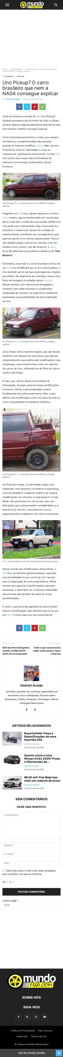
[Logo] (31, 987)
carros (39, 145)
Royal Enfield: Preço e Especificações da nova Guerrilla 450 (40, 736)
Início (4, 69)
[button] (7, 5)
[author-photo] (31, 681)
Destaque (20, 76)
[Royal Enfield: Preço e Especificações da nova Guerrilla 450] (12, 739)
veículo (48, 280)
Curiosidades (16, 69)
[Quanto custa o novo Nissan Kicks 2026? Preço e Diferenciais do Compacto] (12, 761)
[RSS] (27, 1016)
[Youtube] (44, 1016)
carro (18, 203)
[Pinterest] (35, 107)
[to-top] (59, 1051)
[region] (31, 40)
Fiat (38, 116)
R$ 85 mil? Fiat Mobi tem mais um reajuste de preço (42, 779)
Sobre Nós (22, 1036)
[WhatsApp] (42, 107)
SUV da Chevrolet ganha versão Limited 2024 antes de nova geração (15, 650)
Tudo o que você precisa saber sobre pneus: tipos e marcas (47, 650)
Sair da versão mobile (31, 1052)
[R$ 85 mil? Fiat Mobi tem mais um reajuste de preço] (12, 783)
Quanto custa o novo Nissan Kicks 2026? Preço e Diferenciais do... (42, 758)
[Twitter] (27, 107)
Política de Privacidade (23, 1030)
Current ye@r (10, 900)
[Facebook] (19, 107)
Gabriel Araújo (13, 99)
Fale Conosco (45, 1030)
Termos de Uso (39, 1036)
